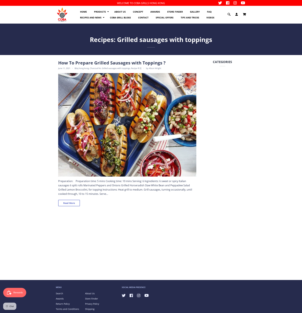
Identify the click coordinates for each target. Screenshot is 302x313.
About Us (90, 293)
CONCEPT (138, 11)
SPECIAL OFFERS (164, 17)
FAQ (209, 11)
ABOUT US (120, 11)
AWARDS (155, 11)
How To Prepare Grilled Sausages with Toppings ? (111, 63)
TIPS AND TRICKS (190, 17)
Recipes (102, 39)
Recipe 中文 (136, 68)
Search (59, 293)
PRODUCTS (100, 11)
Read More (69, 203)
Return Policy (63, 303)
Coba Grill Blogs (120, 17)
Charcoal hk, (96, 68)
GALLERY (195, 11)
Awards (60, 298)
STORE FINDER (175, 11)
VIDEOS (210, 17)
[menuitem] (83, 12)
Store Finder (91, 298)
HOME (83, 11)
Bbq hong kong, (82, 68)
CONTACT (143, 17)
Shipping (90, 308)
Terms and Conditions (67, 308)
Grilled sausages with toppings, (116, 68)
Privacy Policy (92, 303)
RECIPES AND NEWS (90, 17)
